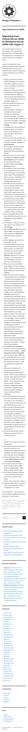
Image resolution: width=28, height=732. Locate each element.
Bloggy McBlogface (11, 20)
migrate (8, 501)
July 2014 (6, 626)
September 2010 (9, 650)
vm (15, 506)
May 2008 (7, 680)
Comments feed (8, 719)
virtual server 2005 (15, 503)
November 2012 (8, 637)
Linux (5, 697)
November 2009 (9, 658)
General (6, 695)
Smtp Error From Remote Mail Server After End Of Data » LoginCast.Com (13, 576)
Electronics (7, 693)
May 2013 (6, 630)
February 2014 (8, 628)
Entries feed (7, 717)
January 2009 (8, 671)
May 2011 (6, 639)
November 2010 (8, 648)
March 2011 (7, 641)
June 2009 (7, 665)
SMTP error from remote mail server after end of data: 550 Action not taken (15, 537)
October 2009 (8, 661)
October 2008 (8, 678)
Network (6, 699)
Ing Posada (7, 591)
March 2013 (7, 632)
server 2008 (17, 501)
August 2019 (7, 613)
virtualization (5, 506)
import (4, 501)
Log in (6, 714)
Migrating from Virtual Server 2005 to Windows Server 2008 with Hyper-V (13, 40)
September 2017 (9, 619)
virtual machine (6, 503)
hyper (19, 500)
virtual (22, 501)
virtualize (11, 506)
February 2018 (8, 617)
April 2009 (7, 667)
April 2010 (7, 656)
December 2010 (8, 645)
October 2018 (8, 615)
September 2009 (9, 663)
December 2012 (8, 635)
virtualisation (11, 505)
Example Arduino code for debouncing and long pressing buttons (13, 548)
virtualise (18, 505)
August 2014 (7, 624)
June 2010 (7, 652)
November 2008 (9, 676)
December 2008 (8, 674)
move (12, 501)
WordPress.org (8, 721)
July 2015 (6, 622)
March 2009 (7, 669)
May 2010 (7, 654)
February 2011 (8, 643)
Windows (14, 500)
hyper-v (24, 500)
